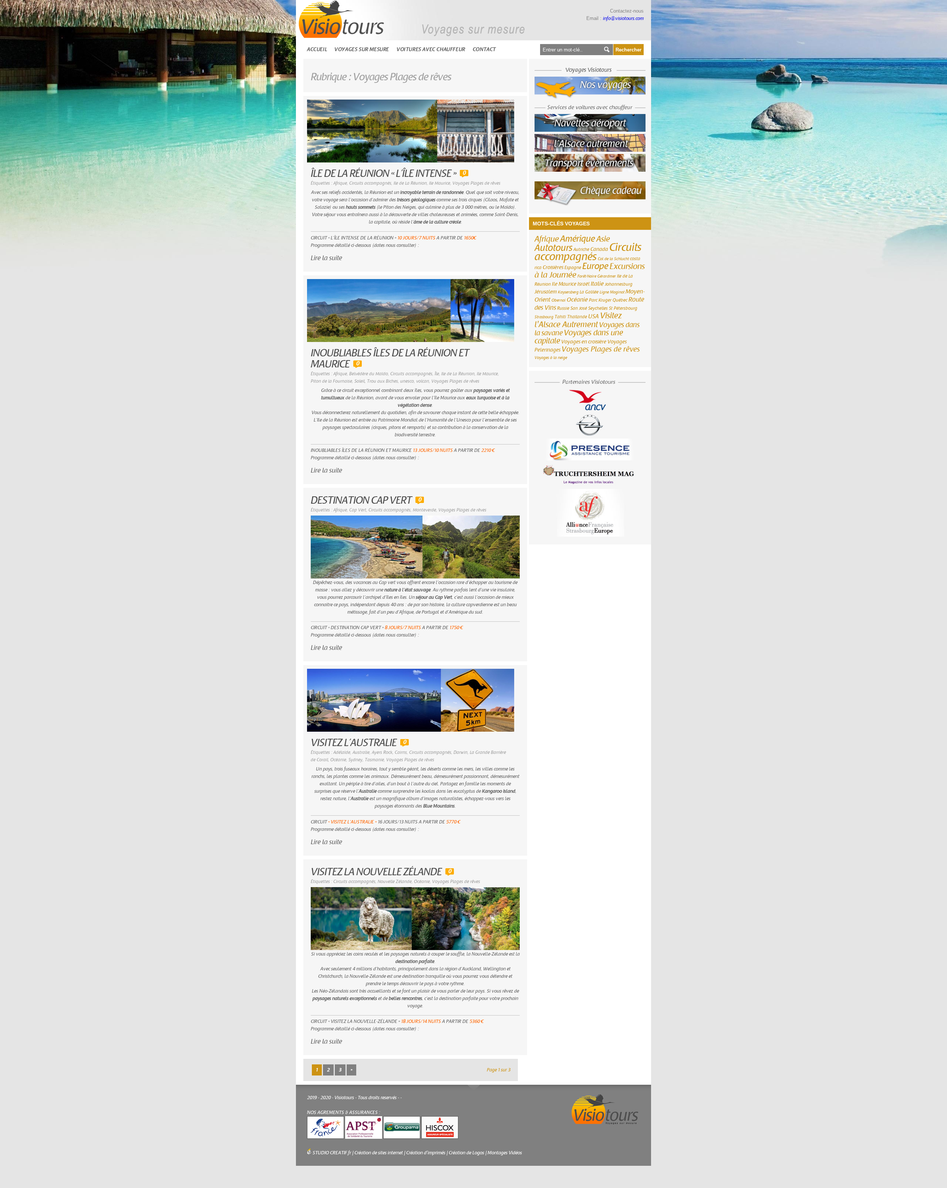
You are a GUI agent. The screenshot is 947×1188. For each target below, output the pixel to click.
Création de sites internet (378, 1153)
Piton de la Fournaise (331, 381)
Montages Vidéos (505, 1153)
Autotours (553, 248)
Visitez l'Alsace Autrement (578, 320)
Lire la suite (326, 258)
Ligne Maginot (612, 292)
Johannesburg (619, 284)
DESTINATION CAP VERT (361, 500)
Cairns (401, 752)
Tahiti (560, 316)
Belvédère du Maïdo (368, 373)
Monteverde (424, 510)
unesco (407, 381)
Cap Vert (357, 510)
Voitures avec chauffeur (431, 49)
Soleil (359, 381)
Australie (361, 752)
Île (437, 373)
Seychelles (598, 308)
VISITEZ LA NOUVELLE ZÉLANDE (376, 872)
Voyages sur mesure (361, 49)
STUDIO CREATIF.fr (332, 1153)
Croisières (553, 268)
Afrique (340, 183)
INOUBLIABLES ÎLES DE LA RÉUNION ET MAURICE (390, 358)
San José (578, 308)
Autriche (581, 249)
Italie (597, 284)
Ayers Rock (382, 752)
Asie (603, 239)
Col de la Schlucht (613, 258)
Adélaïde (341, 752)
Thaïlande (577, 316)
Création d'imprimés (425, 1153)
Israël (583, 284)
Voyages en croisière (583, 342)
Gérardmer (606, 276)
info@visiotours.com (623, 18)
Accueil (317, 49)
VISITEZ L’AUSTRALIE (354, 743)
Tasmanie (374, 759)
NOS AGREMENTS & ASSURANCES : (343, 1112)
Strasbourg (544, 317)
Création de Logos (466, 1153)
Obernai (559, 300)
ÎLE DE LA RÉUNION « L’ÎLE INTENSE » (383, 174)
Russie (563, 308)
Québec (620, 300)
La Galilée (589, 292)
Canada (599, 249)
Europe (595, 266)
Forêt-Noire (586, 276)
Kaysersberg (568, 292)
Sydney (355, 759)
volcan (422, 381)
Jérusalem (546, 292)
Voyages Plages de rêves (476, 183)
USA (593, 316)
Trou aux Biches (382, 381)
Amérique (577, 239)
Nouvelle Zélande (395, 881)
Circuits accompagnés (370, 183)
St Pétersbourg (623, 308)
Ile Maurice (439, 183)
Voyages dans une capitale (579, 337)
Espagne (573, 267)
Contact (484, 49)
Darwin (461, 752)
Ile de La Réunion (410, 183)
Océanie (338, 759)
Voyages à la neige (551, 357)
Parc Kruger (600, 300)
